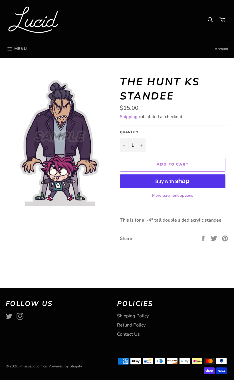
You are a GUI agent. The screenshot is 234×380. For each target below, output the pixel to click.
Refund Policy (131, 325)
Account (221, 48)
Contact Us (128, 334)
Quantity (129, 132)
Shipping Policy (133, 316)
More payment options (172, 195)
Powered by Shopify (65, 366)
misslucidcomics (33, 366)
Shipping (129, 117)
